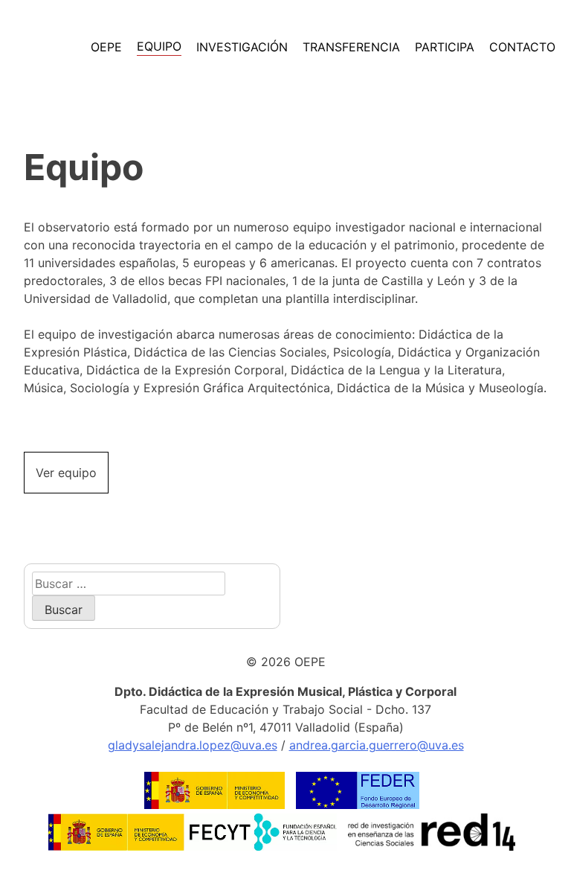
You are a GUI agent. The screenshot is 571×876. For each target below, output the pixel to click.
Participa (444, 46)
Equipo (159, 46)
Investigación (242, 46)
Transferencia (351, 46)
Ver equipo (66, 472)
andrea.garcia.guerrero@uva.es (376, 745)
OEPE (106, 46)
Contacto (522, 46)
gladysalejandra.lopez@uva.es (192, 745)
